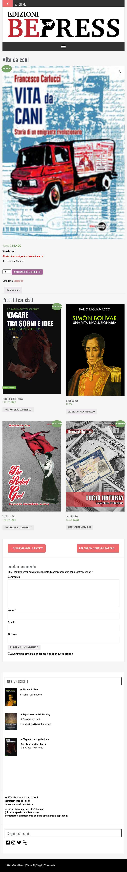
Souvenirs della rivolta (26, 548)
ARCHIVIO (20, 3)
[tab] (13, 290)
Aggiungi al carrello (27, 272)
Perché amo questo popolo (98, 548)
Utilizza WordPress (15, 865)
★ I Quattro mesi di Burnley (35, 714)
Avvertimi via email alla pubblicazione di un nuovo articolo (42, 653)
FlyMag (37, 865)
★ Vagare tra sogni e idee (35, 739)
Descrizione (13, 290)
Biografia (18, 281)
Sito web (12, 634)
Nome (12, 610)
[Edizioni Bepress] (63, 24)
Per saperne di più (79, 527)
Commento (14, 577)
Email (11, 622)
